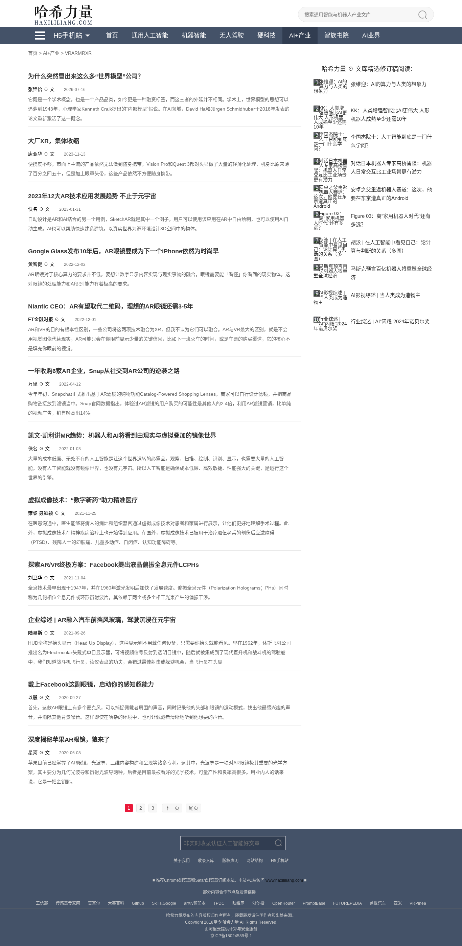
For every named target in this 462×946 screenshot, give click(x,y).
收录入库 (206, 861)
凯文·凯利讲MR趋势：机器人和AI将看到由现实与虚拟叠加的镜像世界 (122, 436)
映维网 (239, 903)
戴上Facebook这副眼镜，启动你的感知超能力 (91, 685)
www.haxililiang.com (284, 880)
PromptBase (314, 903)
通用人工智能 (150, 35)
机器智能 (194, 35)
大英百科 (116, 903)
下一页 (172, 808)
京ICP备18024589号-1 (231, 936)
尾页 (193, 808)
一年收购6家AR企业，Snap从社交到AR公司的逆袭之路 (104, 371)
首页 (112, 35)
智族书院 (336, 35)
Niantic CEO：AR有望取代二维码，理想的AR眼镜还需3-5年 (110, 306)
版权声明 (230, 861)
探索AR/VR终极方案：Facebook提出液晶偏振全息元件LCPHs (113, 565)
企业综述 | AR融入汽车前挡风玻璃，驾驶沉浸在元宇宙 (102, 620)
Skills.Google (164, 903)
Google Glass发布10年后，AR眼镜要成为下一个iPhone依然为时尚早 (123, 251)
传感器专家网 (68, 903)
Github (138, 903)
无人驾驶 (232, 35)
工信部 (42, 903)
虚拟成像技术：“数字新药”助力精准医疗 (83, 500)
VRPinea (418, 903)
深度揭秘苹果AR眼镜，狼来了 (69, 740)
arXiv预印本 (195, 903)
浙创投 (258, 903)
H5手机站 (67, 35)
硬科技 (266, 35)
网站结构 (255, 861)
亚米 (398, 903)
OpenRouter (284, 903)
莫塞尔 (94, 903)
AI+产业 (300, 35)
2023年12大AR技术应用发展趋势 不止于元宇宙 (92, 196)
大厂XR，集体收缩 (53, 141)
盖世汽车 (378, 903)
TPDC (219, 903)
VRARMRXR (78, 53)
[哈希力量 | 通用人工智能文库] (63, 13)
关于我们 (182, 861)
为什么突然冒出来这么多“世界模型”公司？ (86, 76)
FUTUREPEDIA (348, 903)
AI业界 (371, 35)
